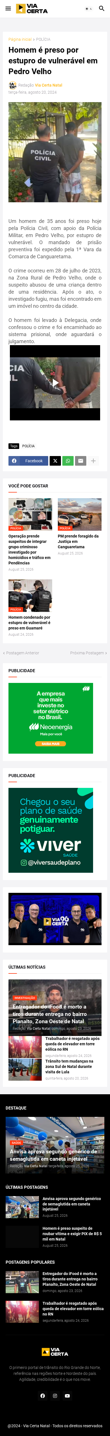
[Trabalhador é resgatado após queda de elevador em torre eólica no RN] (25, 1047)
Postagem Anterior (22, 653)
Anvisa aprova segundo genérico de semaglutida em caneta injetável (72, 1204)
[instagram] (55, 1396)
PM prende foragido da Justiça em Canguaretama (78, 541)
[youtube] (67, 1396)
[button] (8, 9)
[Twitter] (55, 461)
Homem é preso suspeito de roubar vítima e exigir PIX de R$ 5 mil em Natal (72, 1233)
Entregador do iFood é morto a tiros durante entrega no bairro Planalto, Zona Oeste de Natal (70, 1279)
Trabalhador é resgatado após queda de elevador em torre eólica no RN (72, 1044)
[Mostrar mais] (93, 461)
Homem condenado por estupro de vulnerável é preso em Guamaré (29, 622)
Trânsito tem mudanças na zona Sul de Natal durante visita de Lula (69, 1066)
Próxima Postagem (87, 653)
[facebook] (42, 1396)
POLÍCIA (43, 39)
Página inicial (20, 39)
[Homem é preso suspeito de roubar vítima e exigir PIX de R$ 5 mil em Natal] (22, 1237)
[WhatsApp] (68, 461)
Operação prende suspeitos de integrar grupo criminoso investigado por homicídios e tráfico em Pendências (29, 549)
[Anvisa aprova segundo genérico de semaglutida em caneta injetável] (22, 1207)
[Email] (80, 461)
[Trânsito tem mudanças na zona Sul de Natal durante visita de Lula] (25, 1070)
